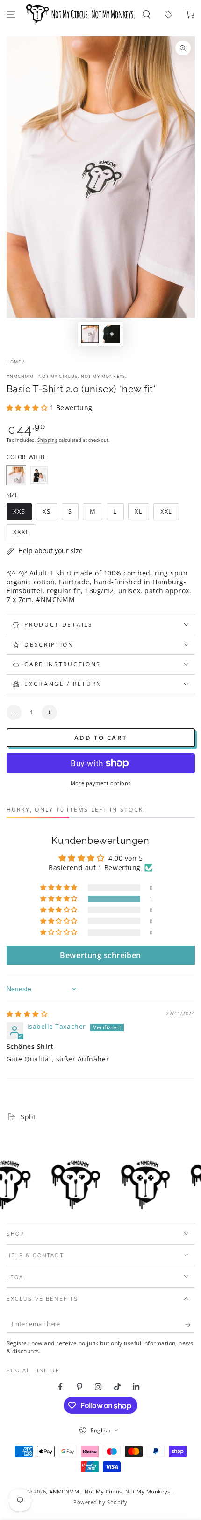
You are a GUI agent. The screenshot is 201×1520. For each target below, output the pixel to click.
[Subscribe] (190, 1324)
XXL (169, 513)
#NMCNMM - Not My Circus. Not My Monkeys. (67, 376)
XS (49, 513)
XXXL (24, 534)
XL (141, 513)
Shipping (47, 440)
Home (14, 362)
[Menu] (11, 14)
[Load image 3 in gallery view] (111, 334)
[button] (147, 14)
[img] (27, 1014)
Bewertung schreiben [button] (100, 955)
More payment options (101, 783)
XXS (22, 513)
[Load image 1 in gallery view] (90, 334)
